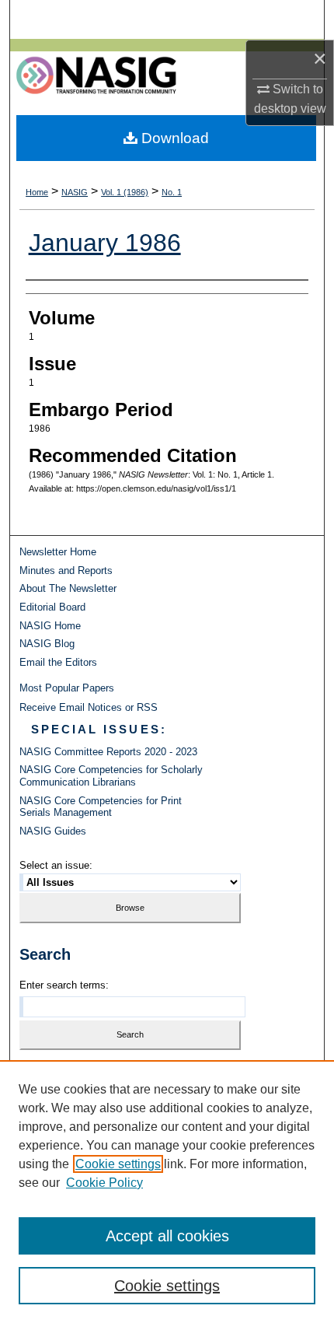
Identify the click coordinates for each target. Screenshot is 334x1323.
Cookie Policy (104, 1182)
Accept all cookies (167, 1235)
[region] (167, 1191)
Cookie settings (118, 1164)
